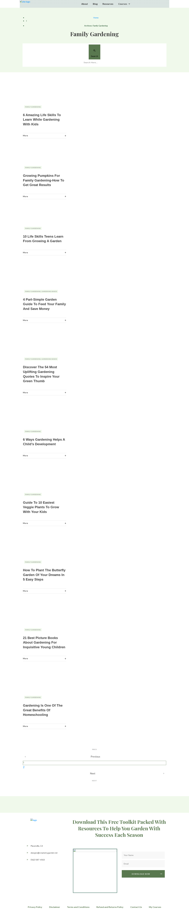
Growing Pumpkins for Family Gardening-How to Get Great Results (43, 180)
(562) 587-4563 (38, 860)
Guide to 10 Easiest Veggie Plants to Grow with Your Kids (41, 507)
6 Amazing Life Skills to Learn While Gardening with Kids (42, 119)
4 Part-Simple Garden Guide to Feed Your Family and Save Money (44, 304)
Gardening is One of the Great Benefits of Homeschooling (43, 710)
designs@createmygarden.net (44, 853)
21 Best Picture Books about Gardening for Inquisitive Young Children (44, 642)
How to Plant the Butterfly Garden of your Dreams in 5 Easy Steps (44, 574)
